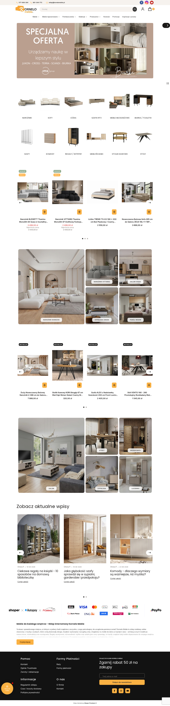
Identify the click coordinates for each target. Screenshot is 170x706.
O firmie (60, 685)
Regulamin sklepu (29, 685)
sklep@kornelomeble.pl (57, 2)
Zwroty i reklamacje (30, 672)
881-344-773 (37, 2)
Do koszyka (114, 212)
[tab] (82, 238)
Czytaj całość (22, 582)
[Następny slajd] (166, 25)
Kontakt (24, 664)
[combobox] (84, 9)
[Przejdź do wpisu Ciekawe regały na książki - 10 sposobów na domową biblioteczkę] (38, 538)
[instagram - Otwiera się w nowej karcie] (121, 690)
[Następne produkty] (149, 202)
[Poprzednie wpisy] (20, 552)
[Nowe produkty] (106, 17)
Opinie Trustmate (29, 668)
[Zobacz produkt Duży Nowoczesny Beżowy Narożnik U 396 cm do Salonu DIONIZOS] (44, 385)
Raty (59, 664)
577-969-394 (23, 2)
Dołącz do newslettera (122, 682)
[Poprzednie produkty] (20, 202)
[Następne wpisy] (149, 552)
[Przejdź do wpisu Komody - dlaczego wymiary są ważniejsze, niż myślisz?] (131, 538)
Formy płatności (64, 668)
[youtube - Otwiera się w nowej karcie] (127, 690)
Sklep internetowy (84, 703)
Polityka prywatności (30, 692)
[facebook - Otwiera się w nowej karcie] (114, 690)
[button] (135, 9)
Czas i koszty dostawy (31, 689)
